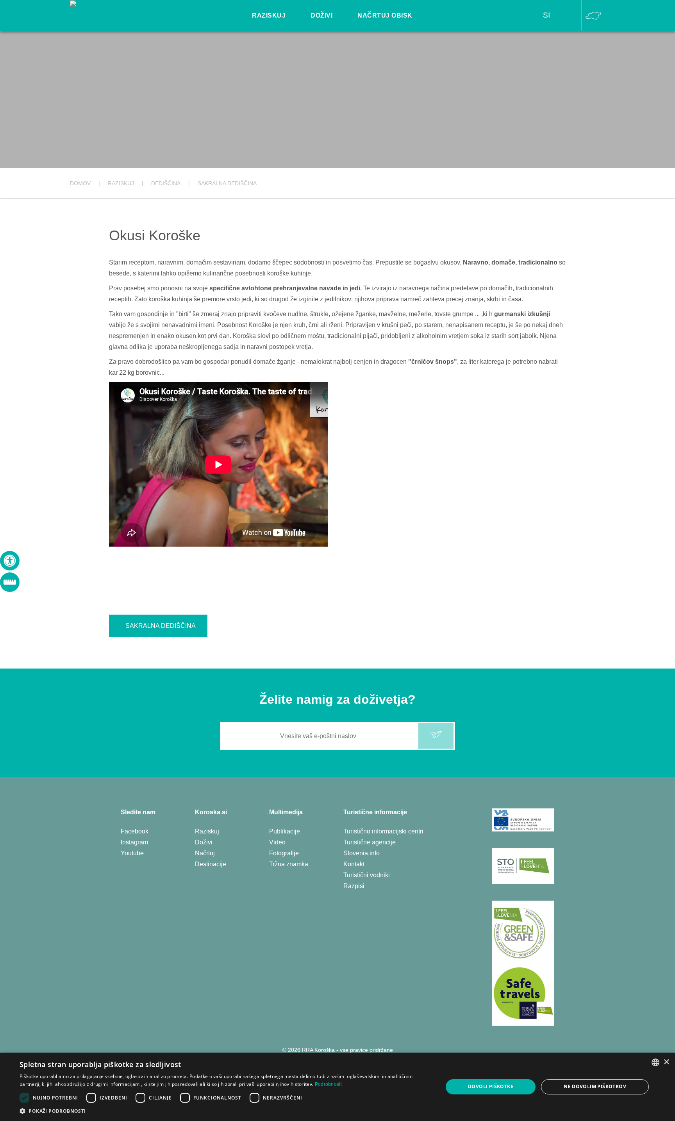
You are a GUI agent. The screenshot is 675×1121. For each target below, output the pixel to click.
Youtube (132, 853)
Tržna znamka (288, 864)
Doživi (203, 842)
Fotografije (284, 853)
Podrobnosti (328, 1084)
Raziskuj (207, 831)
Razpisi (353, 886)
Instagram (134, 842)
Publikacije (284, 831)
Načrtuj (205, 853)
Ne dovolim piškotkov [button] (595, 1086)
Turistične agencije (369, 842)
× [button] (666, 1062)
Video (277, 842)
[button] (225, 1111)
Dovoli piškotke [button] (490, 1086)
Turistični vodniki (366, 875)
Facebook (134, 831)
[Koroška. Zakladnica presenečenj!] (120, 5)
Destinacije (210, 864)
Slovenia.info (361, 853)
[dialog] (337, 1087)
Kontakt (353, 864)
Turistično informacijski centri (383, 831)
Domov (80, 183)
